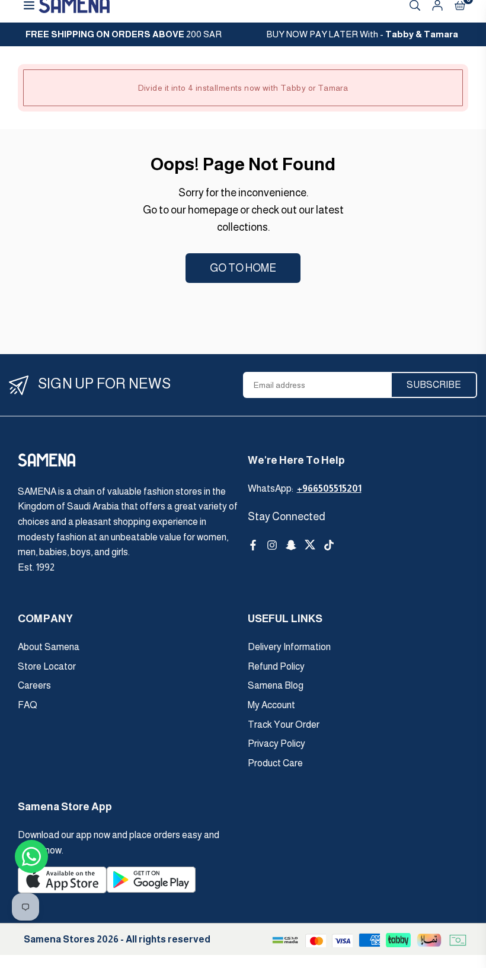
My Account (271, 705)
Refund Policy (276, 666)
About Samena (48, 647)
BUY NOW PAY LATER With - (362, 34)
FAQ (27, 705)
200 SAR (123, 34)
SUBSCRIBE (434, 385)
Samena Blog (275, 685)
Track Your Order (283, 724)
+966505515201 (329, 488)
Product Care (275, 763)
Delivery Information (289, 647)
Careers (34, 685)
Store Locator (47, 666)
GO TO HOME (243, 268)
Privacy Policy (276, 743)
